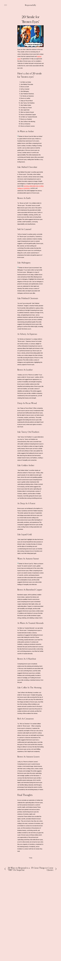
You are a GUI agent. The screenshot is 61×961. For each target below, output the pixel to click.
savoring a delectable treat (31, 186)
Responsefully (30, 5)
